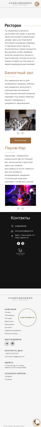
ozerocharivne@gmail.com (24, 231)
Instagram (8, 376)
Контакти (8, 327)
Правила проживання (13, 330)
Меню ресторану (11, 333)
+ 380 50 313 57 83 (11, 354)
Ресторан (8, 318)
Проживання (9, 315)
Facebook (8, 379)
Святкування (9, 324)
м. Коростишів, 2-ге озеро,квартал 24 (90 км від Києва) (15, 366)
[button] (20, 140)
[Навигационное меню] (37, 4)
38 (20, 226)
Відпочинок (9, 321)
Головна (8, 312)
